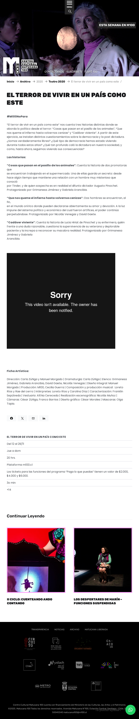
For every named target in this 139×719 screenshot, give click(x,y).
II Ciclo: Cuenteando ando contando (29, 601)
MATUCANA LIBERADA (96, 629)
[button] (130, 710)
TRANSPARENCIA (40, 629)
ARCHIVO (74, 629)
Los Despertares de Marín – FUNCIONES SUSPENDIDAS (98, 601)
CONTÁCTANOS (54, 71)
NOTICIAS (59, 629)
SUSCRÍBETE (74, 71)
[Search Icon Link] (70, 12)
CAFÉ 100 (91, 71)
